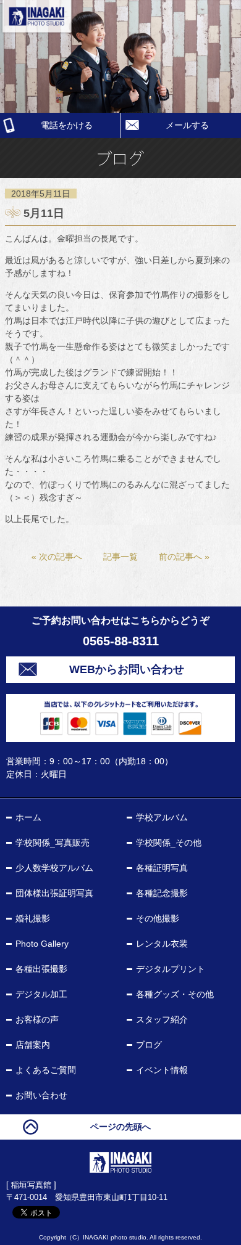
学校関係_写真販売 (52, 842)
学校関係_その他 (168, 842)
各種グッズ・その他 (175, 994)
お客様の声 (37, 1019)
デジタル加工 (41, 994)
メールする (187, 125)
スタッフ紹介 (162, 1019)
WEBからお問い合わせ (126, 669)
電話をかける (67, 125)
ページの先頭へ (120, 1127)
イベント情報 (162, 1070)
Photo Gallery (42, 944)
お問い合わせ (41, 1095)
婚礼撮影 (32, 918)
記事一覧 (120, 556)
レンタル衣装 (162, 944)
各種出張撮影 (41, 969)
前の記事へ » (184, 556)
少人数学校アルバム (54, 868)
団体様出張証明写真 (54, 893)
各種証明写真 (162, 868)
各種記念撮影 (162, 893)
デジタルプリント (170, 969)
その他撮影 (157, 918)
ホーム (28, 817)
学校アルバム (162, 817)
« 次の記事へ (57, 556)
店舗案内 (32, 1045)
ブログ (149, 1045)
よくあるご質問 (45, 1070)
